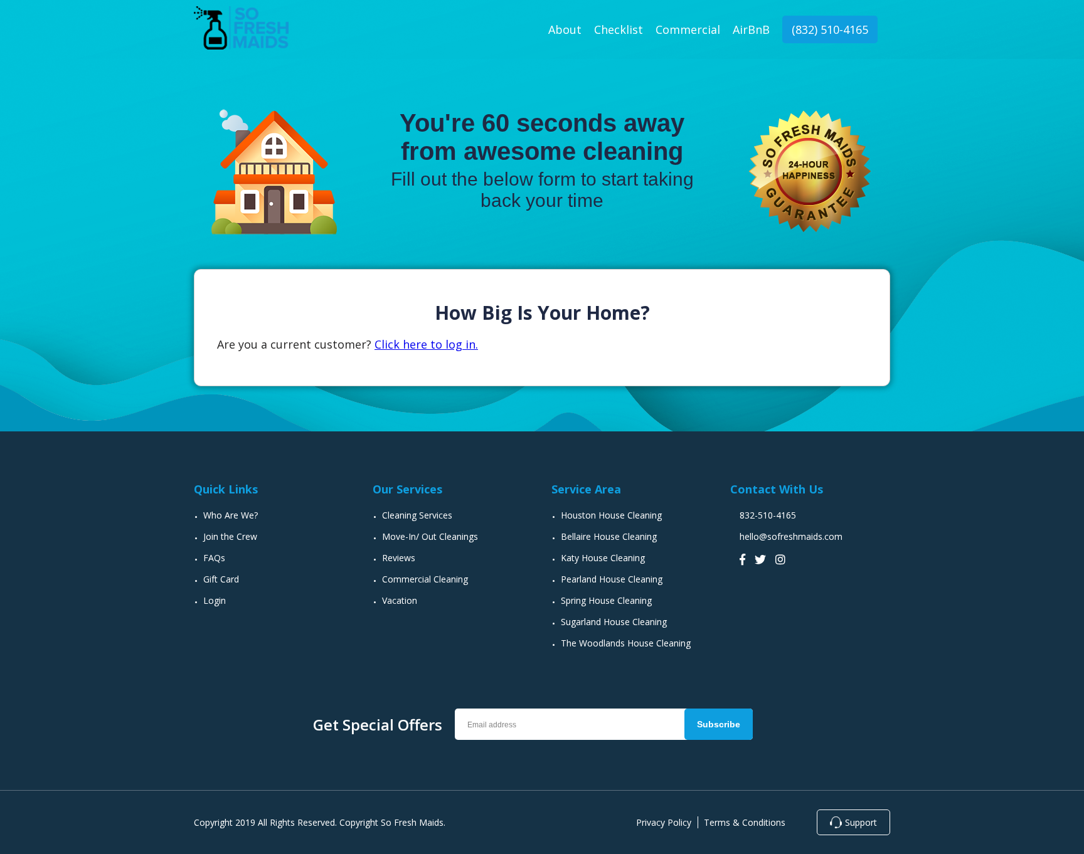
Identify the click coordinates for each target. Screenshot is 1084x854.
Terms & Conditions (744, 822)
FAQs (214, 558)
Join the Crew (230, 536)
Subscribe (718, 724)
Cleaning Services (417, 515)
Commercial (688, 29)
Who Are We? (230, 515)
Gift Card (221, 579)
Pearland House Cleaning (611, 579)
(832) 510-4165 (830, 29)
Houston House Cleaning (611, 515)
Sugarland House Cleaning (614, 622)
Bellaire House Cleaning (609, 536)
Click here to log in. (426, 344)
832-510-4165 (768, 515)
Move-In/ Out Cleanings (430, 536)
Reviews (398, 558)
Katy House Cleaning (603, 558)
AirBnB (751, 29)
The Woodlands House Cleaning (626, 643)
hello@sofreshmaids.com (791, 536)
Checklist (618, 29)
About (565, 29)
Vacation (399, 600)
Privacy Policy (663, 822)
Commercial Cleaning (425, 579)
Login (214, 600)
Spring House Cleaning (606, 600)
